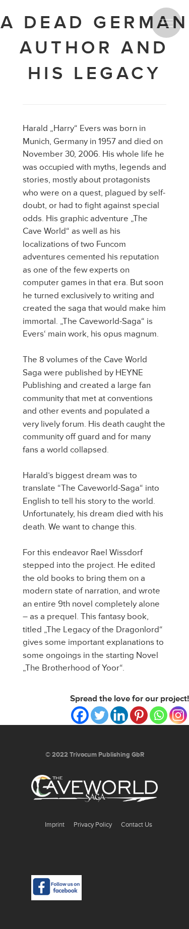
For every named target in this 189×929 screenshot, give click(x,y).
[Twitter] (99, 715)
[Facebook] (80, 715)
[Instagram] (178, 715)
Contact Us (136, 825)
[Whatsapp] (158, 715)
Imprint (55, 825)
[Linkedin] (119, 715)
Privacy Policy (93, 825)
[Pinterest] (139, 715)
